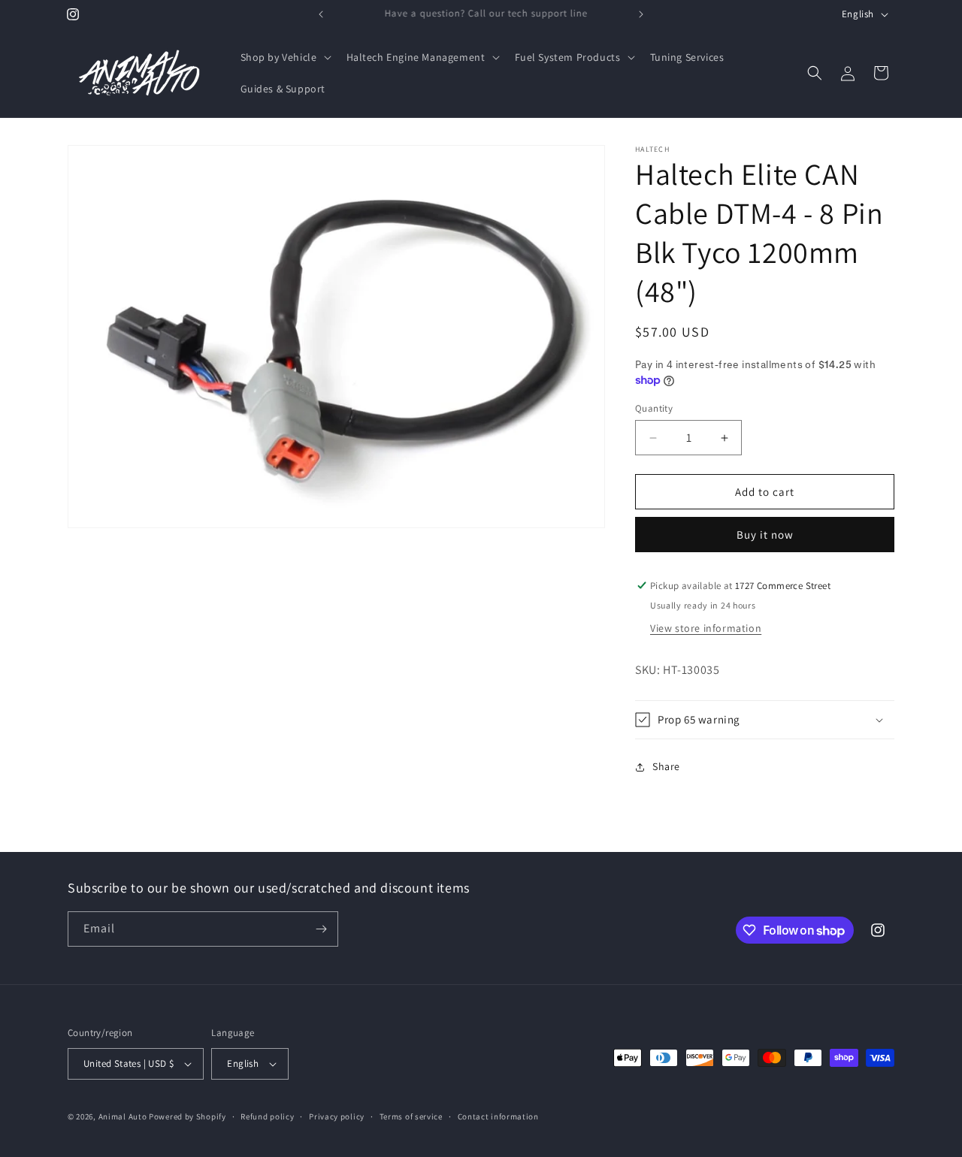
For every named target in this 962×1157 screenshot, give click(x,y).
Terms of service (411, 1116)
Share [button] (666, 766)
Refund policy (267, 1116)
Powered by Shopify (187, 1116)
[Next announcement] (641, 14)
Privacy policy (337, 1116)
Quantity (654, 408)
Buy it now (765, 534)
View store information (705, 628)
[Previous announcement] (320, 14)
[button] (284, 57)
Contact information (498, 1116)
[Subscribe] (320, 929)
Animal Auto (122, 1116)
